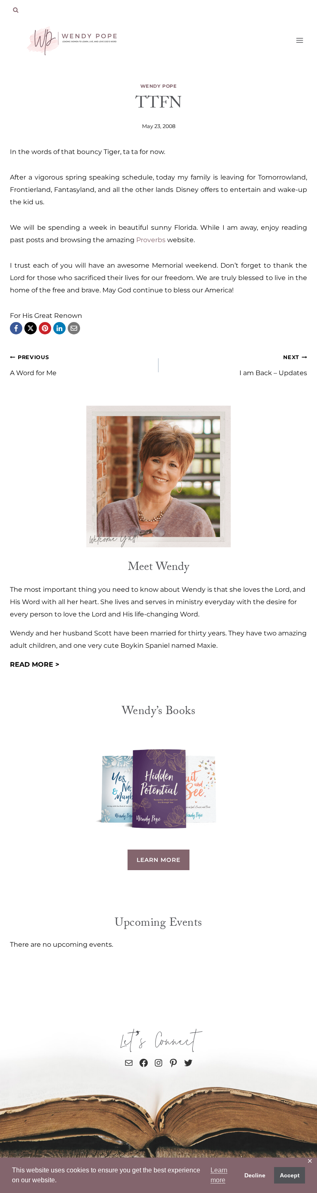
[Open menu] (299, 40)
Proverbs (151, 240)
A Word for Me (33, 365)
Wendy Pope (158, 86)
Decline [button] (254, 1175)
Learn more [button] (219, 1175)
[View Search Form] (15, 10)
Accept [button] (290, 1175)
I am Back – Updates (273, 365)
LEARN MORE (158, 860)
